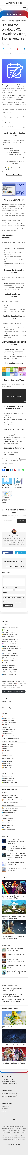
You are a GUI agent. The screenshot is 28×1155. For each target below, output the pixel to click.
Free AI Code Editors (8, 667)
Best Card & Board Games (10, 736)
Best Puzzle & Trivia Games (10, 782)
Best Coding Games (8, 780)
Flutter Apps (6, 827)
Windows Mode (14, 2)
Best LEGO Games (8, 751)
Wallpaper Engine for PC (9, 660)
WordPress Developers (9, 829)
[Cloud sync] (14, 369)
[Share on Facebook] (10, 49)
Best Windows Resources (9, 674)
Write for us (15, 1128)
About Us (5, 1126)
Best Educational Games (9, 774)
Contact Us (12, 1126)
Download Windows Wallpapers (10, 1083)
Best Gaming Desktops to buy (9, 1095)
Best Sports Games (8, 725)
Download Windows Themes (9, 1080)
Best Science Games (8, 778)
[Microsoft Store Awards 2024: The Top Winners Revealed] (7, 494)
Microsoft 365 (5, 1106)
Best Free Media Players (9, 658)
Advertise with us (6, 1128)
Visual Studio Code (6, 1110)
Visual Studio (5, 1108)
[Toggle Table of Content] (23, 127)
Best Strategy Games (8, 720)
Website (5, 592)
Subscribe (22, 521)
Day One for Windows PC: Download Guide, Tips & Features (7, 486)
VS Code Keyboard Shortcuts (10, 802)
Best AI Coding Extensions (10, 810)
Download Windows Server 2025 (11, 641)
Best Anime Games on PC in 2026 (16, 954)
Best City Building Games (9, 722)
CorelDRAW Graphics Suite (10, 653)
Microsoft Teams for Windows (11, 669)
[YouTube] (20, 14)
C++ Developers (7, 823)
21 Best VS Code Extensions (10, 808)
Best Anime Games (8, 714)
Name (5, 587)
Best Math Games (8, 776)
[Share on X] (3, 49)
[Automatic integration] (6, 369)
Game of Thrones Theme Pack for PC (13, 1045)
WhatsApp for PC (7, 630)
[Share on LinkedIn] (24, 49)
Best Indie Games (7, 755)
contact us (4, 123)
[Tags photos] (14, 374)
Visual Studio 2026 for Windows (11, 644)
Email (16, 587)
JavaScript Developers (9, 820)
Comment (6, 577)
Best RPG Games (7, 727)
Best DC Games (7, 748)
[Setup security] (6, 374)
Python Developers (8, 818)
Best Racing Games (8, 731)
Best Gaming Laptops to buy (9, 1096)
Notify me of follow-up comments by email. (13, 598)
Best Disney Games (8, 744)
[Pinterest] (14, 14)
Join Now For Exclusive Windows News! (13, 691)
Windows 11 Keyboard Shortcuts (11, 672)
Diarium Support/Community (11, 452)
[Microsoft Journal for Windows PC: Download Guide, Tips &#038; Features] (18, 481)
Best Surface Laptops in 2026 (9, 1093)
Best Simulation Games (9, 729)
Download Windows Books (8, 1081)
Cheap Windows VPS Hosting (10, 639)
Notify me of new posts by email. (13, 602)
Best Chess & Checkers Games (11, 738)
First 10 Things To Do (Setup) (10, 797)
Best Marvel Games (8, 746)
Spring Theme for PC (8, 1027)
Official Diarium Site (9, 454)
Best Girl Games (7, 765)
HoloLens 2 (4, 1111)
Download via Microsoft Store (14, 174)
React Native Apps (8, 825)
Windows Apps (10, 20)
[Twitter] (11, 14)
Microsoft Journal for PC (16, 460)
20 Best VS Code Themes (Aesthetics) (13, 800)
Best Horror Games (8, 753)
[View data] (22, 374)
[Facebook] (8, 14)
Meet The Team (20, 1126)
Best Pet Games (7, 761)
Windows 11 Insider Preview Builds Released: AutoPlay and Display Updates (15, 841)
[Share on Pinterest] (17, 49)
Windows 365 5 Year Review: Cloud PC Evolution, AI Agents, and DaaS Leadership (16, 848)
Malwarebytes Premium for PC (11, 627)
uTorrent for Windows (9, 632)
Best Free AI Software (9, 665)
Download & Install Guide (9, 795)
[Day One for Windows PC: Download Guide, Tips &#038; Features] (7, 481)
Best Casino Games (8, 768)
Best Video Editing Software (10, 655)
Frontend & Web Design (9, 812)
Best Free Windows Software (10, 634)
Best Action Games (8, 716)
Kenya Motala (6, 44)
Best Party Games (8, 733)
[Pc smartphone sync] (22, 369)
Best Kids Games (7, 763)
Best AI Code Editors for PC (10, 646)
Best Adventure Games (9, 718)
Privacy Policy (22, 1128)
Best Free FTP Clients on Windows (12, 648)
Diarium (18, 150)
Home (3, 20)
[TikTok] (17, 14)
